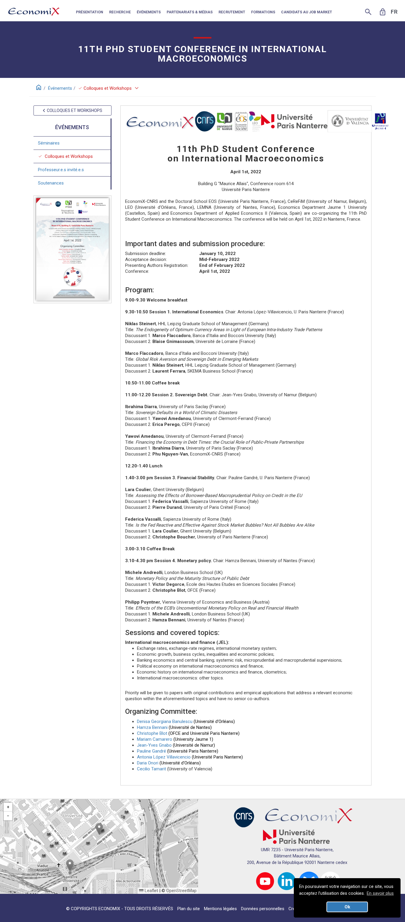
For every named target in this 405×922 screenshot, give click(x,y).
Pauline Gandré (151, 751)
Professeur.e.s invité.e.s (61, 169)
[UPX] (296, 836)
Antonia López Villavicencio (164, 757)
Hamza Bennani (152, 727)
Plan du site (188, 908)
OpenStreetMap (181, 890)
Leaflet (150, 890)
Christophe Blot (152, 733)
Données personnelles (262, 908)
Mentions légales (220, 908)
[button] (99, 829)
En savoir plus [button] (380, 893)
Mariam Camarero (154, 739)
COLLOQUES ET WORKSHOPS (74, 110)
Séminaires (49, 143)
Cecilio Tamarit (151, 769)
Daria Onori (147, 763)
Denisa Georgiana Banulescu (164, 721)
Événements (60, 88)
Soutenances (51, 183)
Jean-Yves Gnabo (154, 745)
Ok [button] (347, 907)
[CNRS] (244, 817)
